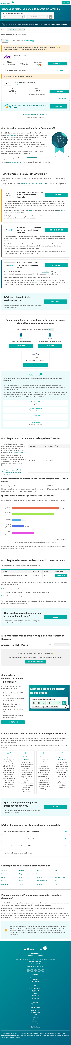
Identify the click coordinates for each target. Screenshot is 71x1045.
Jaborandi (39, 877)
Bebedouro (39, 870)
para (26, 40)
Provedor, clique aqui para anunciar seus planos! (35, 114)
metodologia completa (14, 162)
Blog (35, 993)
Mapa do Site (35, 995)
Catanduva (4, 874)
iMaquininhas (35, 1021)
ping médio (45, 272)
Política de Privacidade (35, 988)
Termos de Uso (35, 990)
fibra (30, 211)
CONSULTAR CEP (13, 722)
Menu (64, 2)
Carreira (35, 1002)
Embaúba (56, 874)
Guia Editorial (35, 981)
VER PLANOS (21, 346)
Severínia (23, 34)
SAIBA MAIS (55, 301)
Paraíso (56, 881)
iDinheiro (35, 1019)
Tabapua (39, 884)
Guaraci (21, 877)
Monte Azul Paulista (60, 877)
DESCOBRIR (59, 106)
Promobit (35, 1017)
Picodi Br (35, 1016)
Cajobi (55, 870)
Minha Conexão (35, 1011)
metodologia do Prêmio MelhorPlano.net (33, 184)
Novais (3, 881)
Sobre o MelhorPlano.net (35, 978)
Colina (38, 874)
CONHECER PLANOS (56, 195)
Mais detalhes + (61, 70)
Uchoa (55, 884)
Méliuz (35, 1014)
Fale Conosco (35, 992)
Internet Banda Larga (11, 34)
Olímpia (21, 881)
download (62, 211)
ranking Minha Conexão (17, 452)
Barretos (21, 870)
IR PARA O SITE (57, 63)
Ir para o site (59, 91)
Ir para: (3, 29)
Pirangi (21, 884)
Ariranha (4, 870)
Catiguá (21, 874)
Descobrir (55, 807)
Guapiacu (4, 877)
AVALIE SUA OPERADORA (35, 661)
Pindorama (4, 884)
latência (35, 282)
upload (6, 213)
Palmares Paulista (41, 881)
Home (3, 34)
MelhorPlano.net (11, 135)
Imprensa (35, 979)
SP (19, 34)
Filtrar (4, 40)
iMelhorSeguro (35, 1023)
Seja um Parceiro (35, 1004)
